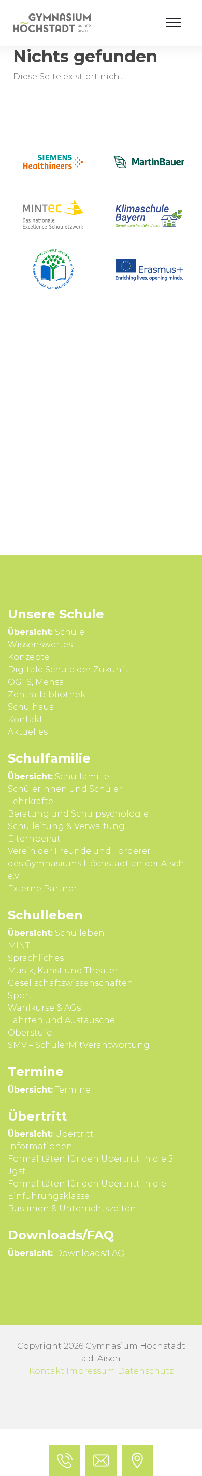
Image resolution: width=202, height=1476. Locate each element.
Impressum (91, 1371)
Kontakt (46, 1371)
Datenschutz (146, 1371)
